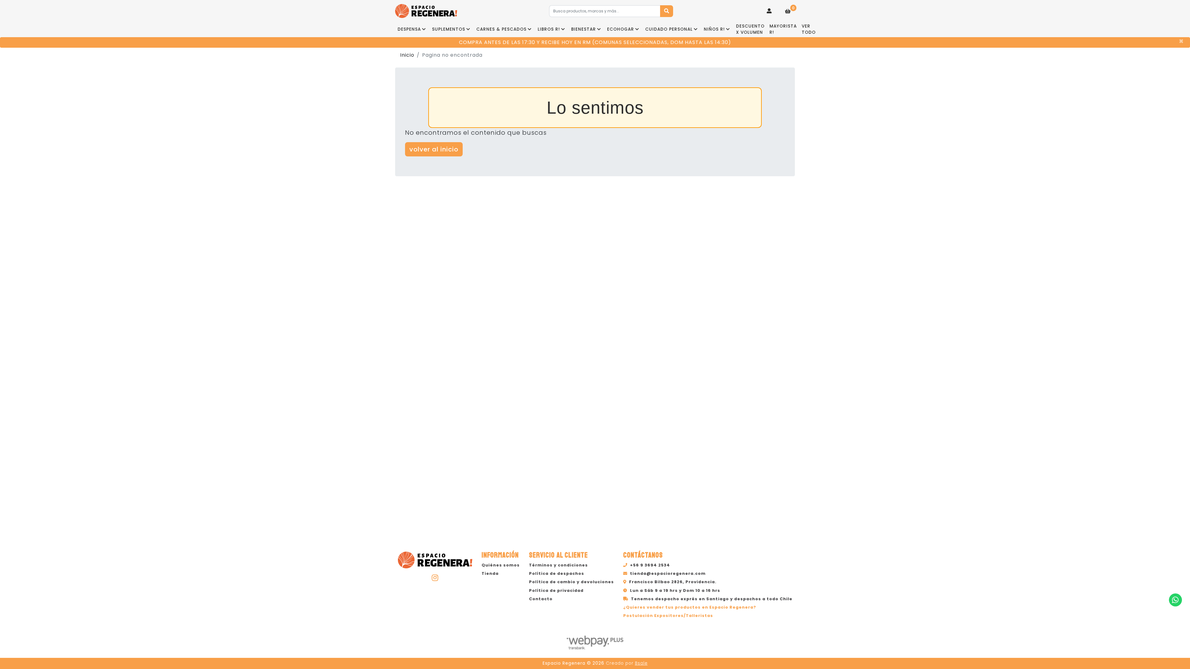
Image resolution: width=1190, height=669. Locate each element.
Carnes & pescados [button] (501, 29)
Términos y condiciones (558, 565)
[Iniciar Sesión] (769, 11)
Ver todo (809, 29)
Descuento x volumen (750, 29)
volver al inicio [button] (433, 149)
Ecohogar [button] (620, 29)
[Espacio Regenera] (426, 11)
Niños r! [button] (714, 29)
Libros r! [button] (549, 29)
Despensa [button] (409, 29)
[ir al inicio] (435, 559)
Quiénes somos (501, 565)
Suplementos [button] (448, 29)
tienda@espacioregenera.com (668, 573)
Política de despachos (556, 573)
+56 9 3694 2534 (650, 565)
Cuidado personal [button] (669, 29)
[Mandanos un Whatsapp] (1175, 599)
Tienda (490, 573)
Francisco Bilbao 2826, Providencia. (672, 581)
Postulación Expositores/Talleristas (668, 615)
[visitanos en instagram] (435, 577)
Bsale (641, 663)
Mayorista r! (783, 29)
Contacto (541, 598)
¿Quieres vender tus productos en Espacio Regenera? (689, 607)
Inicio (407, 55)
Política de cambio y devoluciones (571, 581)
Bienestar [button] (583, 29)
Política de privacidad (556, 590)
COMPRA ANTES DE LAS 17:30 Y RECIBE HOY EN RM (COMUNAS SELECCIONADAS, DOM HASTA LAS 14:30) (595, 42)
